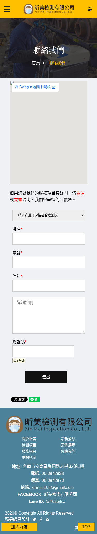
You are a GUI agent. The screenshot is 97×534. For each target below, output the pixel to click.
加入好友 (19, 527)
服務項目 (29, 451)
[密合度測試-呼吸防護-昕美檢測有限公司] (48, 39)
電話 (17, 253)
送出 (46, 377)
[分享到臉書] (41, 519)
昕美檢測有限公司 (60, 494)
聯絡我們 (68, 451)
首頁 (36, 63)
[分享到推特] (34, 519)
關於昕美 (29, 439)
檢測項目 (29, 445)
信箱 (17, 276)
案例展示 (68, 445)
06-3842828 (53, 473)
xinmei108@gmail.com (53, 487)
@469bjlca (55, 501)
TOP (86, 527)
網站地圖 (29, 457)
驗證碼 (19, 342)
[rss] (47, 519)
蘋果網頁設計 (17, 519)
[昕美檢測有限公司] (48, 8)
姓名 (17, 229)
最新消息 (68, 439)
